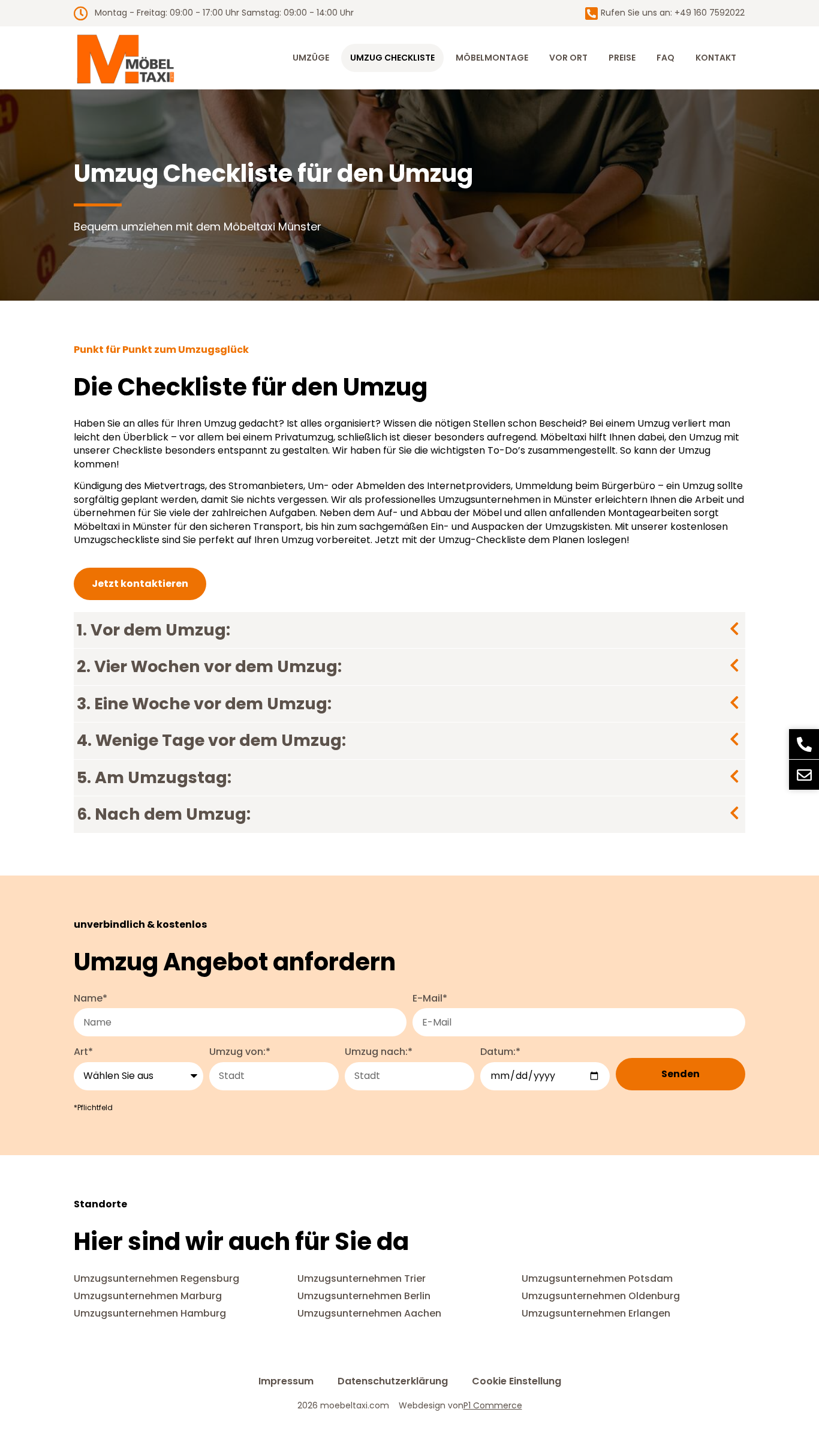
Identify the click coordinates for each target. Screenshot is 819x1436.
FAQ (666, 58)
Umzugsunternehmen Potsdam (597, 1278)
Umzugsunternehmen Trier (361, 1278)
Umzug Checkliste (392, 58)
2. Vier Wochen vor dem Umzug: (209, 666)
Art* (83, 1052)
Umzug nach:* (378, 1052)
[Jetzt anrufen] (804, 744)
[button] (409, 630)
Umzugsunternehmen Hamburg (150, 1313)
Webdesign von (460, 1405)
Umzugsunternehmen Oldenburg (601, 1296)
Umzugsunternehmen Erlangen (596, 1313)
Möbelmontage (492, 58)
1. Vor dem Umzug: (153, 630)
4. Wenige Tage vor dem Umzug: (211, 740)
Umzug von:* (239, 1052)
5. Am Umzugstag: (154, 777)
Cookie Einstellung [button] (516, 1381)
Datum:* (500, 1052)
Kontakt (715, 58)
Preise (622, 58)
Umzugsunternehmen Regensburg (156, 1278)
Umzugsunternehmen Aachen (369, 1313)
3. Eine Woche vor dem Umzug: (204, 703)
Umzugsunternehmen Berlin (363, 1296)
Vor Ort (568, 58)
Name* (90, 998)
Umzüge (311, 58)
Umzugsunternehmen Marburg (148, 1296)
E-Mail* (429, 998)
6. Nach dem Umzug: (164, 814)
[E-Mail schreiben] (804, 775)
